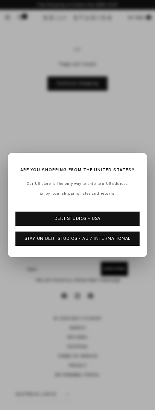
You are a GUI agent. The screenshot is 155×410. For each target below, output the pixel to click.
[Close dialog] (148, 130)
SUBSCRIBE (77, 270)
